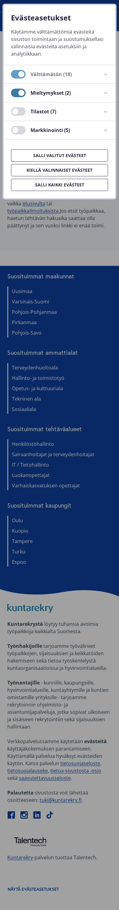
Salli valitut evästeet (59, 155)
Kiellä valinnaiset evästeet (59, 170)
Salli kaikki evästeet (59, 185)
